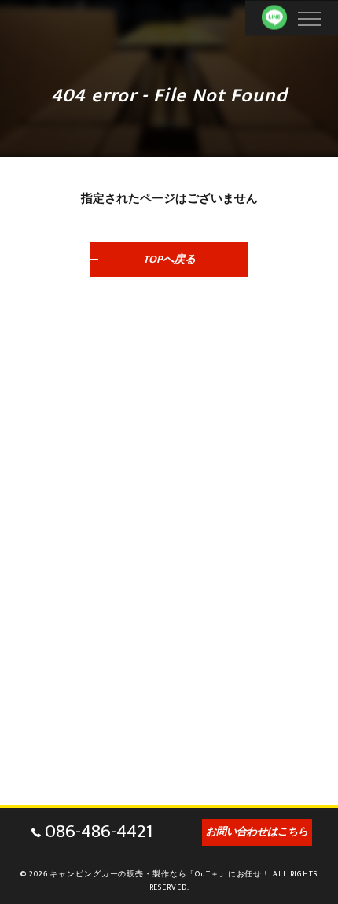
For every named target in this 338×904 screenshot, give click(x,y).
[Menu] (309, 17)
